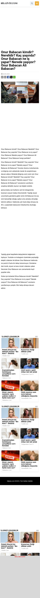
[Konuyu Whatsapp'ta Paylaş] (14, 77)
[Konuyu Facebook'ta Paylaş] (8, 77)
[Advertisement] (20, 29)
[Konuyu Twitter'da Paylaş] (11, 77)
